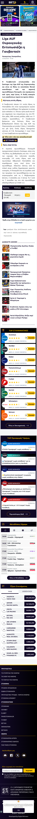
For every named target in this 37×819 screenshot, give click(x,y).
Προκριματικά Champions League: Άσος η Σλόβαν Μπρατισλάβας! (20, 274)
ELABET (3, 713)
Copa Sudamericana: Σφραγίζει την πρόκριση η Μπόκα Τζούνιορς (20, 283)
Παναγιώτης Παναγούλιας (11, 56)
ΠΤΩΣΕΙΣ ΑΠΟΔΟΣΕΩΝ (8, 688)
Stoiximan (12, 335)
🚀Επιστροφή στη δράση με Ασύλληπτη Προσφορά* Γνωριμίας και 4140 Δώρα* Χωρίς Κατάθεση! (16, 491)
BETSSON (4, 730)
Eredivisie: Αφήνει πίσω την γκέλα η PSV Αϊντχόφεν (21, 308)
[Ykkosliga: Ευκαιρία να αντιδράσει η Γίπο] (5, 265)
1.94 (27, 195)
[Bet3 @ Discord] (5, 755)
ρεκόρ (30, 229)
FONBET (4, 720)
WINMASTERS (5, 727)
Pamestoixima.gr (15, 368)
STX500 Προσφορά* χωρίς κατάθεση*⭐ (16, 449)
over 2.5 (9, 232)
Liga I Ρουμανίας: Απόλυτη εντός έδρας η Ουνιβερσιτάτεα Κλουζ (20, 291)
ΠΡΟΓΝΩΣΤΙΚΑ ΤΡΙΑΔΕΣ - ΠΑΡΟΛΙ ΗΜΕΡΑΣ (15, 695)
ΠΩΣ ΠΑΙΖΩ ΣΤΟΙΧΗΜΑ (9, 745)
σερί (5, 232)
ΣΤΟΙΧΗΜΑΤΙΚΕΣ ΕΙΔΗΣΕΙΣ (10, 741)
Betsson (12, 412)
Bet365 (11, 390)
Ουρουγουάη (8, 236)
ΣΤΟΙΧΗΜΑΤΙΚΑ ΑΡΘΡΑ (9, 738)
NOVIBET (4, 710)
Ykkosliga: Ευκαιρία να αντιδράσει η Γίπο (19, 264)
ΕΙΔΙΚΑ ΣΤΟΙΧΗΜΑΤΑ (8, 691)
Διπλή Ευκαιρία (22, 229)
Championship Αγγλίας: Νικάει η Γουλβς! (22, 247)
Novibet (12, 346)
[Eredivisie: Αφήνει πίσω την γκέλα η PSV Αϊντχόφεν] (5, 309)
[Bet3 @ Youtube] (24, 755)
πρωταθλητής (22, 232)
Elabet (11, 357)
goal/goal (10, 229)
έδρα (15, 229)
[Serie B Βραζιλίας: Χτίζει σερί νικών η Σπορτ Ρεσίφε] (5, 317)
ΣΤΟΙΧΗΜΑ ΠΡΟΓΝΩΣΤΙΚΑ (9, 30)
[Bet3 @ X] (18, 755)
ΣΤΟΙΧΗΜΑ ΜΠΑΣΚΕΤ (8, 698)
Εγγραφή (29, 770)
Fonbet (11, 379)
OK (18, 810)
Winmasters (13, 401)
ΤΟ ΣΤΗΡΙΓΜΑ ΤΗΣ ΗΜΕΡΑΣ (21, 30)
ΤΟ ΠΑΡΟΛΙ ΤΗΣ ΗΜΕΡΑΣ (9, 680)
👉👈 (10, 140)
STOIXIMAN (5, 706)
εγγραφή (18, 222)
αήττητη (15, 232)
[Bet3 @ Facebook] (11, 755)
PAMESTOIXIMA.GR (7, 716)
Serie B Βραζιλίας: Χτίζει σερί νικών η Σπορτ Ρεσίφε (21, 316)
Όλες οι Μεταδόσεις (17, 578)
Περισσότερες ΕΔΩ (16, 514)
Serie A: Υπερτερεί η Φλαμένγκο (18, 299)
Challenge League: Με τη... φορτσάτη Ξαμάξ (20, 255)
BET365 (3, 723)
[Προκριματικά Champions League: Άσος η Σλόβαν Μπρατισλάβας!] (5, 274)
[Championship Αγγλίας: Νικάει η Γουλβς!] (5, 248)
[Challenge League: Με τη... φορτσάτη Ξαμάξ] (5, 257)
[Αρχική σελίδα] (1, 30)
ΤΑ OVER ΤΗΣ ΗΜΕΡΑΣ (8, 676)
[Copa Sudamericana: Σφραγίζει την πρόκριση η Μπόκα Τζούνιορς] (5, 283)
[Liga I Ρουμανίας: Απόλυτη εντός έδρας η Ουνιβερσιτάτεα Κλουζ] (5, 291)
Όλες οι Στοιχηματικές (16, 425)
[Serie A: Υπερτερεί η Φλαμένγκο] (5, 300)
